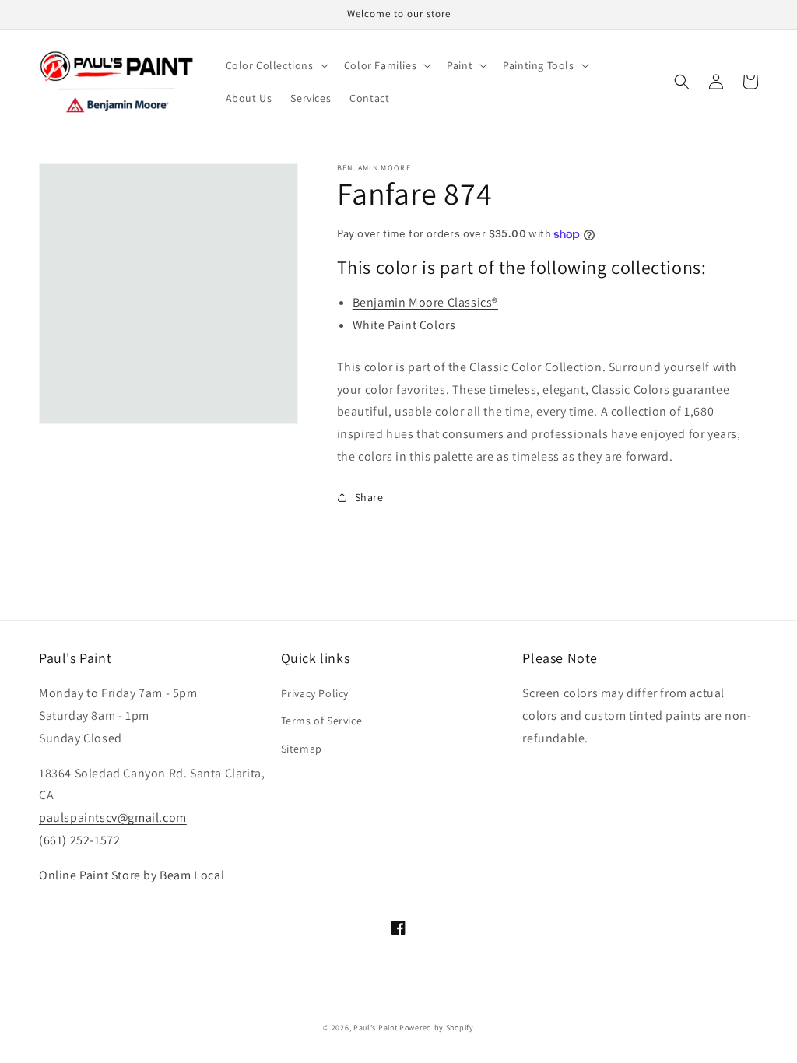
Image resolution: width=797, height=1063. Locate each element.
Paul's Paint (375, 1028)
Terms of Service (322, 721)
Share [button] (369, 497)
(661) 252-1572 (79, 840)
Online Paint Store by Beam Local (131, 875)
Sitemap (301, 749)
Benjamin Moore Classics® (425, 302)
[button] (275, 65)
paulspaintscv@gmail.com (113, 817)
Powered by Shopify (436, 1028)
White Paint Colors (404, 325)
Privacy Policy (315, 693)
